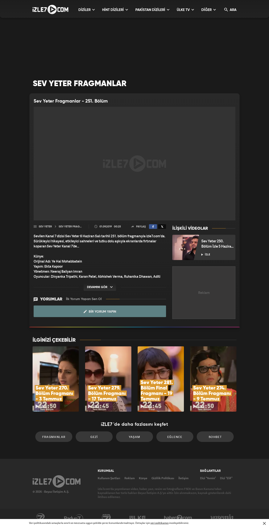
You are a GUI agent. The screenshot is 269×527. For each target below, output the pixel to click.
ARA (232, 10)
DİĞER (206, 10)
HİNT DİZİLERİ (113, 10)
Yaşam (134, 437)
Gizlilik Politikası (163, 478)
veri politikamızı (159, 523)
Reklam (129, 478)
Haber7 (178, 518)
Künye (143, 478)
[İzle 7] (50, 9)
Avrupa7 (106, 518)
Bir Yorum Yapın (102, 312)
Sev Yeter (45, 226)
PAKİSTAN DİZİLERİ (150, 10)
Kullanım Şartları (109, 478)
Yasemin (222, 518)
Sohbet (215, 437)
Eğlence (174, 437)
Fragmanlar (54, 437)
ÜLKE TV (184, 10)
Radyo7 (73, 518)
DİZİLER (84, 10)
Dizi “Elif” (226, 478)
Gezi (94, 437)
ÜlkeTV (137, 518)
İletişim (183, 478)
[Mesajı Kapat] (264, 523)
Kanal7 (40, 518)
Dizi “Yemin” (208, 478)
